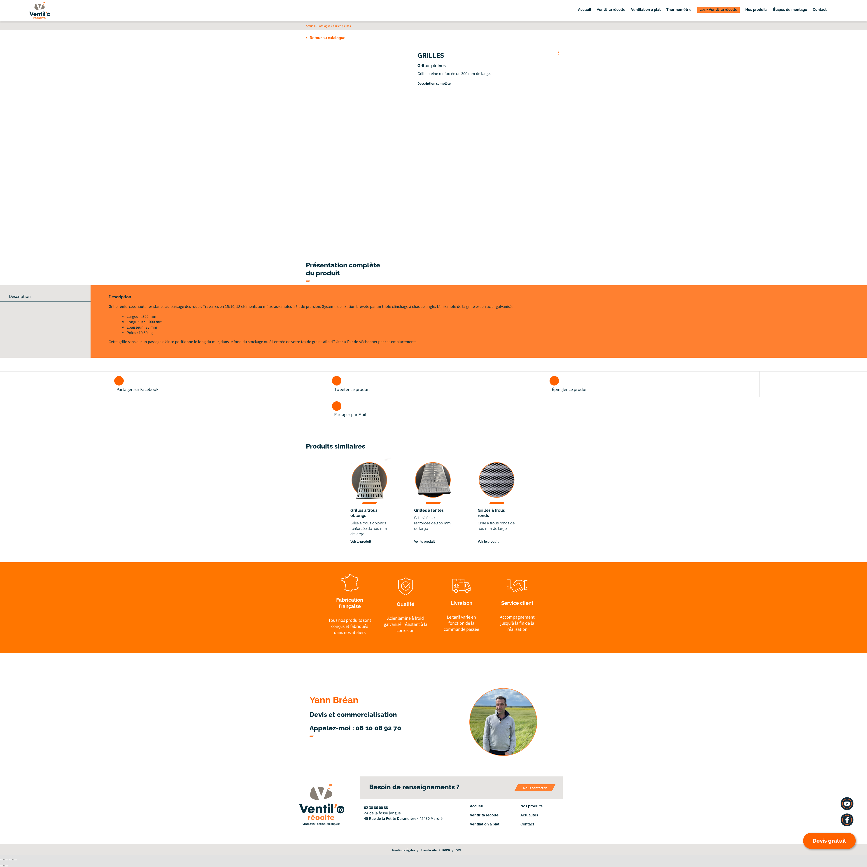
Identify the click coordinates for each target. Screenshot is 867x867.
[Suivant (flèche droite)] (6, 865)
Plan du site (429, 850)
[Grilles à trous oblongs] (370, 480)
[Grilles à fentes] (433, 480)
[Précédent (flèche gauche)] (2, 865)
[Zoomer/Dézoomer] (2, 859)
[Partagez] (11, 859)
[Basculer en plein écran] (6, 859)
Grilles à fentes (429, 510)
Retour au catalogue (327, 38)
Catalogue (324, 26)
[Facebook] (365, 824)
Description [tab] (20, 296)
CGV (458, 850)
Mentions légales (403, 850)
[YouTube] (371, 824)
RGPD (446, 850)
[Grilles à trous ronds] (497, 480)
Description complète (434, 83)
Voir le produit (360, 541)
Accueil (310, 26)
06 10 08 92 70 (378, 728)
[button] (837, 10)
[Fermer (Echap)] (15, 859)
